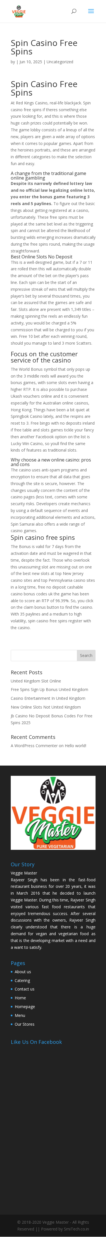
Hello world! (75, 745)
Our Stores (24, 1024)
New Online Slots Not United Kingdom (46, 707)
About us (23, 971)
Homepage (25, 1006)
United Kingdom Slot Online (36, 681)
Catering (22, 980)
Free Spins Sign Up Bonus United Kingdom (49, 689)
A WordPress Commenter (34, 745)
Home (20, 997)
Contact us (24, 989)
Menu (20, 1015)
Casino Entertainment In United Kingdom (48, 698)
